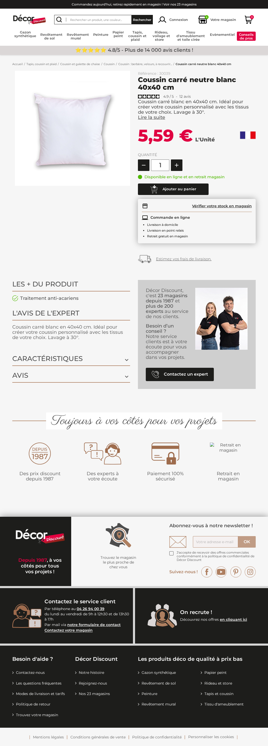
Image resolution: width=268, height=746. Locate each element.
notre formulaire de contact (94, 624)
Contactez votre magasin (68, 630)
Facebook (206, 571)
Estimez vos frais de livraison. (183, 258)
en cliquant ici (233, 619)
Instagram (250, 571)
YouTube (221, 571)
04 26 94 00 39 (90, 608)
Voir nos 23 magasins (180, 4)
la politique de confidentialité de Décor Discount (215, 558)
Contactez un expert (185, 373)
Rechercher (142, 20)
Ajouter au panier (178, 188)
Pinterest (235, 571)
